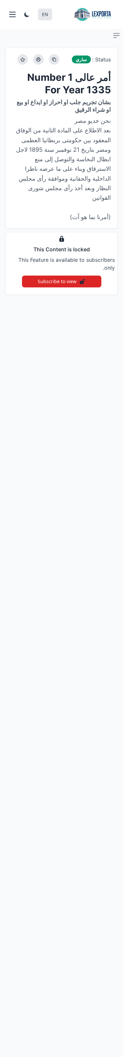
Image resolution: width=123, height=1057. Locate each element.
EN (45, 14)
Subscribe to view (57, 281)
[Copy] (54, 59)
